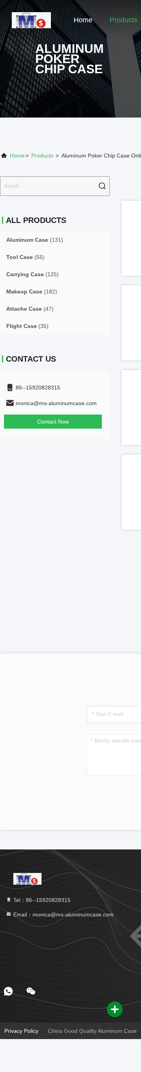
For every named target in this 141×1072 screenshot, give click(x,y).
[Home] (31, 19)
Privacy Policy (21, 1031)
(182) (31, 291)
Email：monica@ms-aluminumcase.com (63, 914)
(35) (27, 326)
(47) (30, 309)
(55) (25, 257)
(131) (34, 240)
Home (83, 20)
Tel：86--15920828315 (41, 900)
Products (123, 20)
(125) (32, 274)
